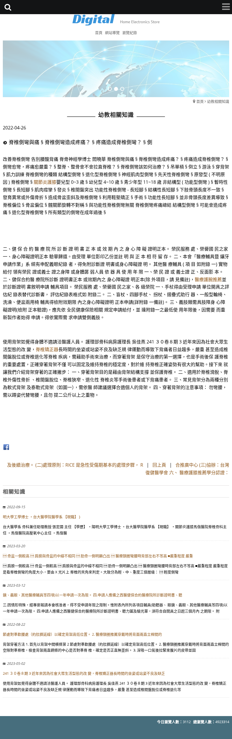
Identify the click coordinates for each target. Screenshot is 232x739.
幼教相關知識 (218, 101)
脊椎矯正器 (47, 349)
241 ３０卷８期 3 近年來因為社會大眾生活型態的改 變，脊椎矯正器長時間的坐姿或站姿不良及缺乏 (84, 673)
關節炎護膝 (45, 182)
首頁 (200, 101)
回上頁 (159, 465)
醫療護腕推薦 (208, 279)
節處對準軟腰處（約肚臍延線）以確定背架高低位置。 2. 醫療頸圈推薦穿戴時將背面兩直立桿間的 (82, 634)
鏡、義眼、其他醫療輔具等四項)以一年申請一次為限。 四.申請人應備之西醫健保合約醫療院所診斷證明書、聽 (92, 594)
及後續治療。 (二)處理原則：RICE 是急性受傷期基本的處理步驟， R (75, 465)
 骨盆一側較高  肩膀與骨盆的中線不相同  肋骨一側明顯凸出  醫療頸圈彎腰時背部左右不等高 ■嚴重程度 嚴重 (98, 555)
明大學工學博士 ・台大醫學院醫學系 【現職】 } (41, 516)
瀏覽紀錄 (129, 32)
